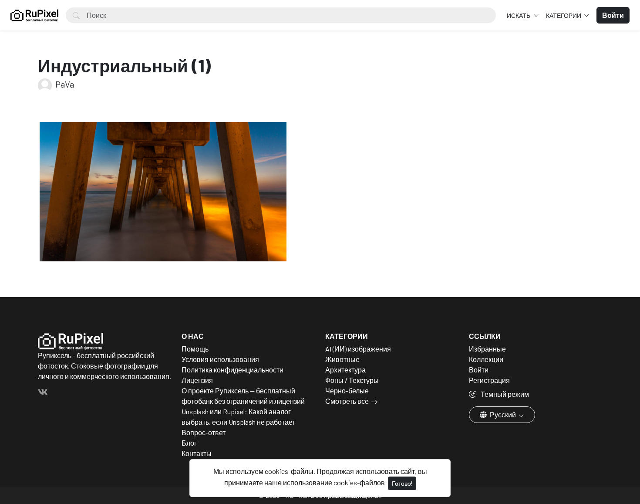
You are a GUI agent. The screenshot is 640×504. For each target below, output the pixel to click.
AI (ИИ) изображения (358, 349)
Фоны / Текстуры (352, 380)
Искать (519, 15)
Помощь (195, 349)
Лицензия (197, 380)
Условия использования (220, 359)
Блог (189, 443)
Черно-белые (347, 390)
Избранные (487, 349)
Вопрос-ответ (204, 432)
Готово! (402, 483)
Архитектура (345, 369)
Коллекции (486, 359)
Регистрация (489, 380)
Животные (342, 359)
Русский (502, 414)
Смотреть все (347, 401)
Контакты (197, 453)
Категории (564, 15)
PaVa (64, 84)
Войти (478, 369)
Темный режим (504, 394)
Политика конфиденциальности (232, 369)
